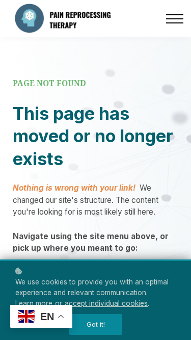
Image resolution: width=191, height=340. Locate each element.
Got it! (96, 324)
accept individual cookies (106, 303)
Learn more (33, 303)
